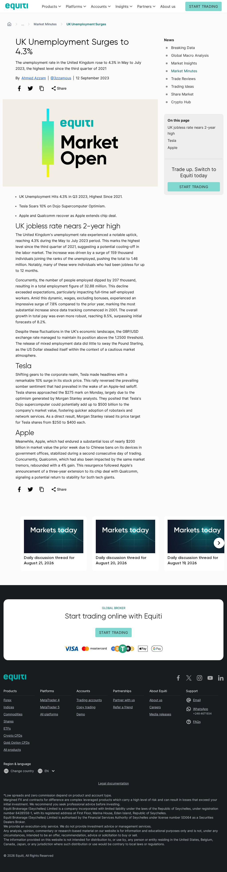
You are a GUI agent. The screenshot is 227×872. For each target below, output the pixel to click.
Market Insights (184, 63)
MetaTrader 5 (50, 707)
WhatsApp (200, 709)
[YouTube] (210, 678)
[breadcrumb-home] (9, 24)
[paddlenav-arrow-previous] (8, 543)
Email (197, 700)
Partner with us (124, 700)
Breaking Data (183, 47)
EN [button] (47, 771)
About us (167, 6)
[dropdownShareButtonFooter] (59, 489)
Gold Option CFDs (16, 742)
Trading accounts (89, 700)
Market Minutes (45, 24)
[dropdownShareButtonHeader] (59, 88)
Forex (8, 700)
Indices (9, 707)
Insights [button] (121, 6)
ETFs (7, 728)
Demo (80, 714)
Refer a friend (123, 707)
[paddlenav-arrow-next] (219, 543)
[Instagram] (199, 678)
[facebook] (19, 88)
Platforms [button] (74, 6)
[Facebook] (178, 678)
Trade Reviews (183, 78)
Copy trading (86, 707)
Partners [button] (144, 6)
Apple (172, 147)
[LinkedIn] (220, 678)
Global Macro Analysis (190, 55)
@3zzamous (61, 78)
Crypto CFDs (13, 735)
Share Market (182, 94)
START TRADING (203, 6)
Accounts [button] (99, 6)
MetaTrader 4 (50, 700)
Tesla (172, 140)
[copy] (41, 88)
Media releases (160, 714)
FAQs (197, 722)
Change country (22, 771)
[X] (189, 678)
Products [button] (49, 6)
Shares (9, 721)
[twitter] (30, 88)
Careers (155, 707)
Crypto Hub (181, 102)
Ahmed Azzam (34, 78)
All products (12, 749)
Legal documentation (113, 783)
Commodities (13, 714)
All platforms (49, 714)
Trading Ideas (182, 86)
